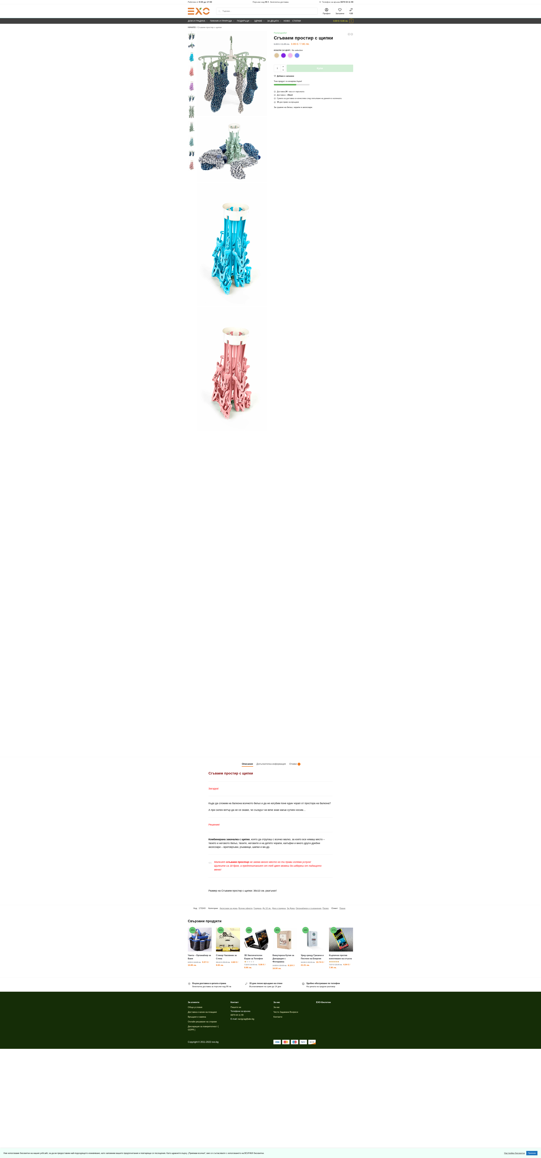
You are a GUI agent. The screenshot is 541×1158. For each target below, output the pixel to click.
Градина (257, 908)
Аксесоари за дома (228, 908)
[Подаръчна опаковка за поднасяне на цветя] (351, 34)
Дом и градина (279, 908)
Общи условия (195, 1007)
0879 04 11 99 (237, 1015)
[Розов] (290, 55)
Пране (342, 908)
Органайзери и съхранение (308, 908)
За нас (276, 1007)
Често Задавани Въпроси (285, 1012)
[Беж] (276, 55)
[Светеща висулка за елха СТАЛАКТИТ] (349, 34)
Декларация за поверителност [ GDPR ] (203, 1028)
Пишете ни (236, 1007)
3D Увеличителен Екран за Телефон (253, 957)
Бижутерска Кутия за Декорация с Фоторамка (283, 958)
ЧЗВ (351, 13)
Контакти (277, 1017)
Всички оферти (245, 908)
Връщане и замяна (197, 1017)
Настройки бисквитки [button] (514, 1153)
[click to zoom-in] (232, 73)
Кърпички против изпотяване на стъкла (340, 957)
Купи (320, 68)
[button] (343, 21)
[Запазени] (207, 932)
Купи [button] (199, 971)
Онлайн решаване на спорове (202, 1021)
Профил (326, 13)
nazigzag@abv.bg (246, 1019)
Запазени (339, 13)
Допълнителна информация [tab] (271, 764)
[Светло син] (297, 55)
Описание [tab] (247, 764)
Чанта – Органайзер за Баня (199, 957)
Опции (228, 971)
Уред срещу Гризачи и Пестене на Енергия (312, 957)
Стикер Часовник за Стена (226, 957)
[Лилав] (283, 55)
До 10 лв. (267, 908)
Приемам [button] (532, 1153)
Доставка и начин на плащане (202, 1012)
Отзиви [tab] (294, 764)
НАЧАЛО (192, 27)
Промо (325, 908)
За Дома (291, 908)
